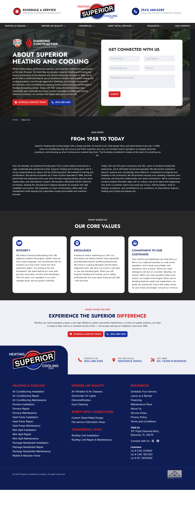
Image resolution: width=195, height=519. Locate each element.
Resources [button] (153, 26)
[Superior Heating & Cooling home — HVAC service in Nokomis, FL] (34, 360)
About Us (136, 408)
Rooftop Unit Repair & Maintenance (92, 439)
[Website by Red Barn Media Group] (175, 474)
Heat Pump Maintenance (26, 425)
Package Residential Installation (30, 442)
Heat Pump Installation (25, 417)
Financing (136, 400)
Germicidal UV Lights (84, 395)
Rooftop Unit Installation (85, 435)
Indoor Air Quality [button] (52, 26)
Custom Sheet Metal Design (87, 417)
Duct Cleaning (80, 404)
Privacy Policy (139, 417)
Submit (115, 94)
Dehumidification (81, 400)
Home (15, 120)
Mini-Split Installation (24, 429)
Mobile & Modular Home (26, 455)
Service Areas (139, 412)
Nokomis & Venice (130, 361)
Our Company (182, 26)
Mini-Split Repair (21, 434)
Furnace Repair (21, 408)
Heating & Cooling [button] (15, 26)
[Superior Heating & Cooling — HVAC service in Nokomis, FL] (97, 11)
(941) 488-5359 (93, 361)
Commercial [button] (85, 26)
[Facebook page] (158, 441)
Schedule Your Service (144, 391)
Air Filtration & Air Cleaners (87, 391)
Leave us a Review (141, 395)
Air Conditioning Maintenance (29, 400)
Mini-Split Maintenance (25, 438)
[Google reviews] (153, 441)
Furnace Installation (23, 404)
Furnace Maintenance (24, 412)
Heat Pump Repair (22, 421)
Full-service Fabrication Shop (88, 422)
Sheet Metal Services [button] (120, 26)
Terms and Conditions (143, 421)
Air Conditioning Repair (25, 395)
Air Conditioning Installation (28, 391)
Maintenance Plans (141, 404)
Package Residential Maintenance (31, 451)
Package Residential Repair (28, 447)
